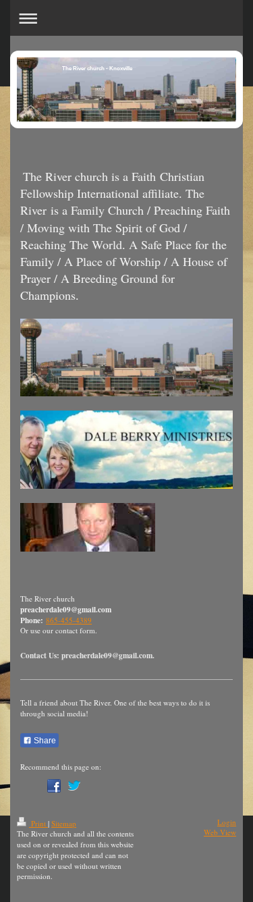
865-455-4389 (69, 620)
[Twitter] (74, 786)
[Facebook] (54, 786)
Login (226, 822)
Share (44, 740)
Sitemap (63, 823)
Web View (220, 832)
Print (38, 823)
